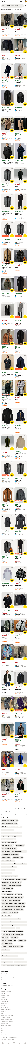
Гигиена (3, 997)
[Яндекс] (12, 1039)
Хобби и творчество (6, 1009)
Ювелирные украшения (6, 1025)
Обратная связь (5, 1030)
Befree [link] (16, 741)
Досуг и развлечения (6, 991)
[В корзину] (12, 26)
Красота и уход (4, 1007)
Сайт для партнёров (6, 979)
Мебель (3, 993)
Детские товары (5, 1023)
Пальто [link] (3, 31)
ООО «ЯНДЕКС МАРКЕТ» (11, 1037)
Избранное (14, 1043)
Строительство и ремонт (7, 1021)
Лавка (8, 1043)
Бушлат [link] (16, 162)
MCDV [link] (3, 664)
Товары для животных (6, 1019)
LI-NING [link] (17, 453)
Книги (2, 1013)
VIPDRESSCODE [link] (5, 162)
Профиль (25, 1043)
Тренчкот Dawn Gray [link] (7, 586)
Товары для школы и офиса (7, 1015)
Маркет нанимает (5, 1032)
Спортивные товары (6, 1017)
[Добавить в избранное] (12, 13)
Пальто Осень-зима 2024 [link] (6, 110)
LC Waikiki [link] (17, 82)
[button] (26, 6)
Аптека (3, 1005)
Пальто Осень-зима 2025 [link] (6, 268)
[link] (10, 820)
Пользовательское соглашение (8, 1028)
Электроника (4, 999)
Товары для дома (5, 1003)
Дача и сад (3, 1011)
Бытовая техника (5, 995)
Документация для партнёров (8, 977)
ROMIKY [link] (3, 213)
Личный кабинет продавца (7, 973)
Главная (3, 1043)
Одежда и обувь (5, 1001)
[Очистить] (22, 6)
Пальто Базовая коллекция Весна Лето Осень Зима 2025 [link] (7, 163)
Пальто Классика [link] (6, 427)
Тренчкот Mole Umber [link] (20, 454)
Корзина (19, 1043)
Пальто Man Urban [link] (19, 742)
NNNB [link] (16, 585)
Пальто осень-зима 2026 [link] (7, 375)
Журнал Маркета (5, 1034)
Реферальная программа (7, 985)
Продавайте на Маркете (7, 975)
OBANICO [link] (4, 374)
